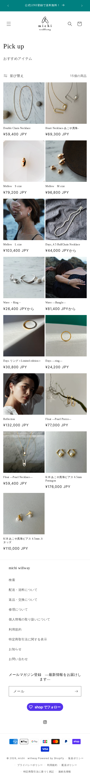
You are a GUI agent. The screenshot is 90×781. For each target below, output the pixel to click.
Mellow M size (55, 186)
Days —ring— (53, 360)
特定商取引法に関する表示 (28, 639)
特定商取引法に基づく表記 (38, 771)
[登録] (76, 691)
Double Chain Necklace (17, 128)
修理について (18, 609)
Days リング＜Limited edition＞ (22, 360)
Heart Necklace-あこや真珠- (62, 128)
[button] (9, 24)
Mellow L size (12, 244)
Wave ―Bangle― (55, 302)
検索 (12, 580)
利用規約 (15, 629)
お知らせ (15, 649)
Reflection (9, 419)
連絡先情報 (64, 771)
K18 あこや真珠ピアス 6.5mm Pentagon (63, 479)
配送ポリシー (69, 765)
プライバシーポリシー (30, 765)
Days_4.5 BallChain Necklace (62, 244)
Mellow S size (12, 186)
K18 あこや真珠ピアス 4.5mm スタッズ (23, 540)
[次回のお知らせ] (82, 6)
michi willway (27, 758)
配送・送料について (23, 590)
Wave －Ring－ (12, 302)
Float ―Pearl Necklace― (18, 477)
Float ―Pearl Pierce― (58, 419)
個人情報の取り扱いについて (29, 619)
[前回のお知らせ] (8, 6)
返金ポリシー (75, 758)
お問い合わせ (18, 659)
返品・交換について (23, 599)
